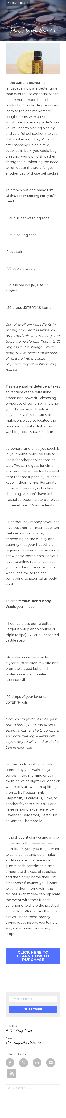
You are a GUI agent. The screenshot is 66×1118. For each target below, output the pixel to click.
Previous (11, 1025)
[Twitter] (23, 1062)
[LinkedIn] (37, 1062)
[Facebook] (10, 1062)
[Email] (50, 1062)
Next (9, 1037)
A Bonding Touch (19, 1030)
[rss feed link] (11, 1073)
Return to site (19, 2)
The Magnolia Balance (23, 1042)
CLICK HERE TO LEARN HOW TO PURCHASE (33, 956)
